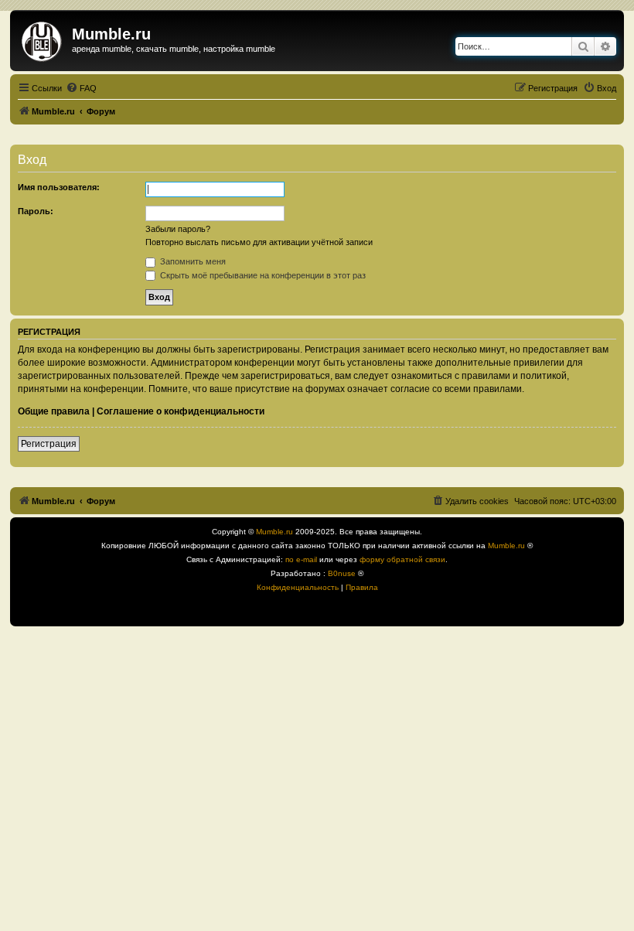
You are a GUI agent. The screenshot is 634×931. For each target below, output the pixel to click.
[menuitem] (81, 88)
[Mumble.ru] (43, 38)
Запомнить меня (192, 261)
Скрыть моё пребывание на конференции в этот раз (262, 275)
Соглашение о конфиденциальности (180, 411)
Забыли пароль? (177, 229)
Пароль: (35, 211)
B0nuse (342, 573)
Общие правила (54, 411)
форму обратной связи (402, 559)
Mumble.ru (274, 531)
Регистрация (49, 443)
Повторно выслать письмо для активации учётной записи (259, 242)
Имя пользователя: (59, 187)
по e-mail (301, 559)
